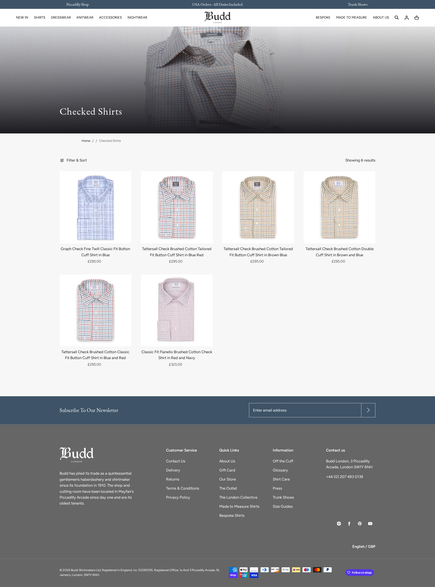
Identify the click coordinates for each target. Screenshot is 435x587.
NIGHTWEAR (137, 17)
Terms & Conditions (182, 488)
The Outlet (228, 488)
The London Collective (238, 497)
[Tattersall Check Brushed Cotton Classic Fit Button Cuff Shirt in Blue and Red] (95, 310)
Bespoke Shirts (231, 515)
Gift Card (227, 470)
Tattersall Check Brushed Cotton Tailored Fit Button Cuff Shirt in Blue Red (176, 251)
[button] (396, 17)
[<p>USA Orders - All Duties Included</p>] (217, 4)
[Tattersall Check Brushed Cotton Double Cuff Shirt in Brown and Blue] (339, 207)
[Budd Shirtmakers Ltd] (217, 18)
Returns (172, 479)
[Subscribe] (368, 410)
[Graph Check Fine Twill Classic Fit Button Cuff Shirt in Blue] (95, 207)
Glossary (280, 470)
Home (86, 141)
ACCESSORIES (110, 17)
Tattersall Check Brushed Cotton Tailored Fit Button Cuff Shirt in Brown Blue (258, 251)
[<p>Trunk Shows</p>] (355, 4)
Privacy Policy (178, 497)
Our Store (227, 479)
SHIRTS (39, 17)
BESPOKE (323, 17)
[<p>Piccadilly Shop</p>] (80, 4)
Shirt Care (281, 479)
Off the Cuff (283, 461)
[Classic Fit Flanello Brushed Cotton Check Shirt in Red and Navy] (177, 310)
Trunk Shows (283, 497)
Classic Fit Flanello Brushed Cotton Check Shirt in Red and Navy (176, 355)
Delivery (173, 470)
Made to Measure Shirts (239, 506)
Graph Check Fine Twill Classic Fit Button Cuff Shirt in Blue (95, 251)
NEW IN (22, 17)
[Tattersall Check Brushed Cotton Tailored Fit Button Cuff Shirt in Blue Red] (177, 207)
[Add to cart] (123, 234)
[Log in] (406, 17)
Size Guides (283, 506)
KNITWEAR (85, 17)
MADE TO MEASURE (351, 17)
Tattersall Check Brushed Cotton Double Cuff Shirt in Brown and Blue (340, 251)
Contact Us (175, 461)
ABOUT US (381, 17)
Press (277, 488)
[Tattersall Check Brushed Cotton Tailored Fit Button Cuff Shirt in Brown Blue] (258, 207)
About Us (227, 461)
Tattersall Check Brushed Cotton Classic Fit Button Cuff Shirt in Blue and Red (95, 355)
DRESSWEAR (61, 17)
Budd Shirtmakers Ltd (86, 570)
